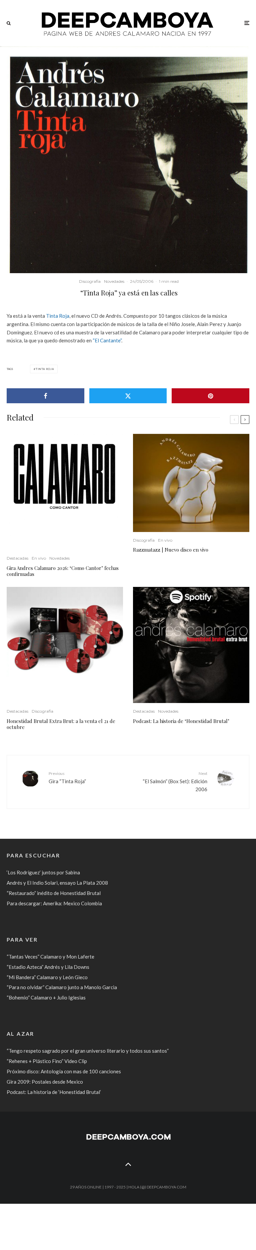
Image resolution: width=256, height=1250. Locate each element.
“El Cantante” (107, 340)
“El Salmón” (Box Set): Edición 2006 (175, 781)
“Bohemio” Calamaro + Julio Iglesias (46, 997)
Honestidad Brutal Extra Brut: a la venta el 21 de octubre (61, 724)
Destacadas (17, 558)
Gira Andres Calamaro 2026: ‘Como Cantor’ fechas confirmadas (63, 571)
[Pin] (210, 395)
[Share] (45, 395)
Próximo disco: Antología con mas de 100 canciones (64, 1071)
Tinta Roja (57, 316)
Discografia (90, 281)
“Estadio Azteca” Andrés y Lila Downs (48, 967)
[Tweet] (128, 395)
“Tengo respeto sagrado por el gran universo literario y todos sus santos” (88, 1051)
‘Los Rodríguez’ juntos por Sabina (43, 872)
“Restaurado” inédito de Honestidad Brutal (54, 893)
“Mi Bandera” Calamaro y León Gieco (47, 977)
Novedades (114, 281)
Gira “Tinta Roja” (67, 777)
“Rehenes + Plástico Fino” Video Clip (47, 1061)
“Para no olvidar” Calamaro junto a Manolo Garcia (62, 987)
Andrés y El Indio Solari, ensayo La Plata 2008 (57, 883)
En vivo (39, 558)
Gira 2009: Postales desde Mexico (45, 1082)
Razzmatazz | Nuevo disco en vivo (170, 550)
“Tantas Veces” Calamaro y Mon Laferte (50, 957)
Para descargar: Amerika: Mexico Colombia (54, 903)
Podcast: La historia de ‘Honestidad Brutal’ (181, 721)
